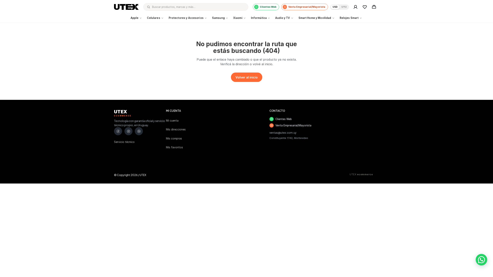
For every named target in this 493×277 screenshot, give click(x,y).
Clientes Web (283, 119)
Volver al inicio (247, 77)
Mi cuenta (172, 120)
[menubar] (246, 18)
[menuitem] (136, 18)
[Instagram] (128, 131)
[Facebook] (118, 131)
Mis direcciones (176, 129)
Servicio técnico (124, 142)
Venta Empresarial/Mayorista (293, 125)
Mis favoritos (174, 147)
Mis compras (174, 138)
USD (335, 6)
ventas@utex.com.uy (283, 132)
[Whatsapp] (139, 131)
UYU (344, 6)
